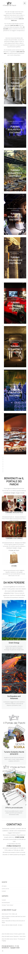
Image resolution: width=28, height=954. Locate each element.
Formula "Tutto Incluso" (7, 905)
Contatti (4, 891)
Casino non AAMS (14, 25)
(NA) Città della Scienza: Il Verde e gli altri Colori (13, 934)
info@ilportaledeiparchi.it (14, 846)
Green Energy (14, 643)
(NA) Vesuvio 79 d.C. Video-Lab (9, 914)
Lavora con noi (5, 888)
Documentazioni (6, 902)
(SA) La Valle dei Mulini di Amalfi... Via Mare (12, 925)
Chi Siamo (4, 886)
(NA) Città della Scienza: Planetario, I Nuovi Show (14, 936)
